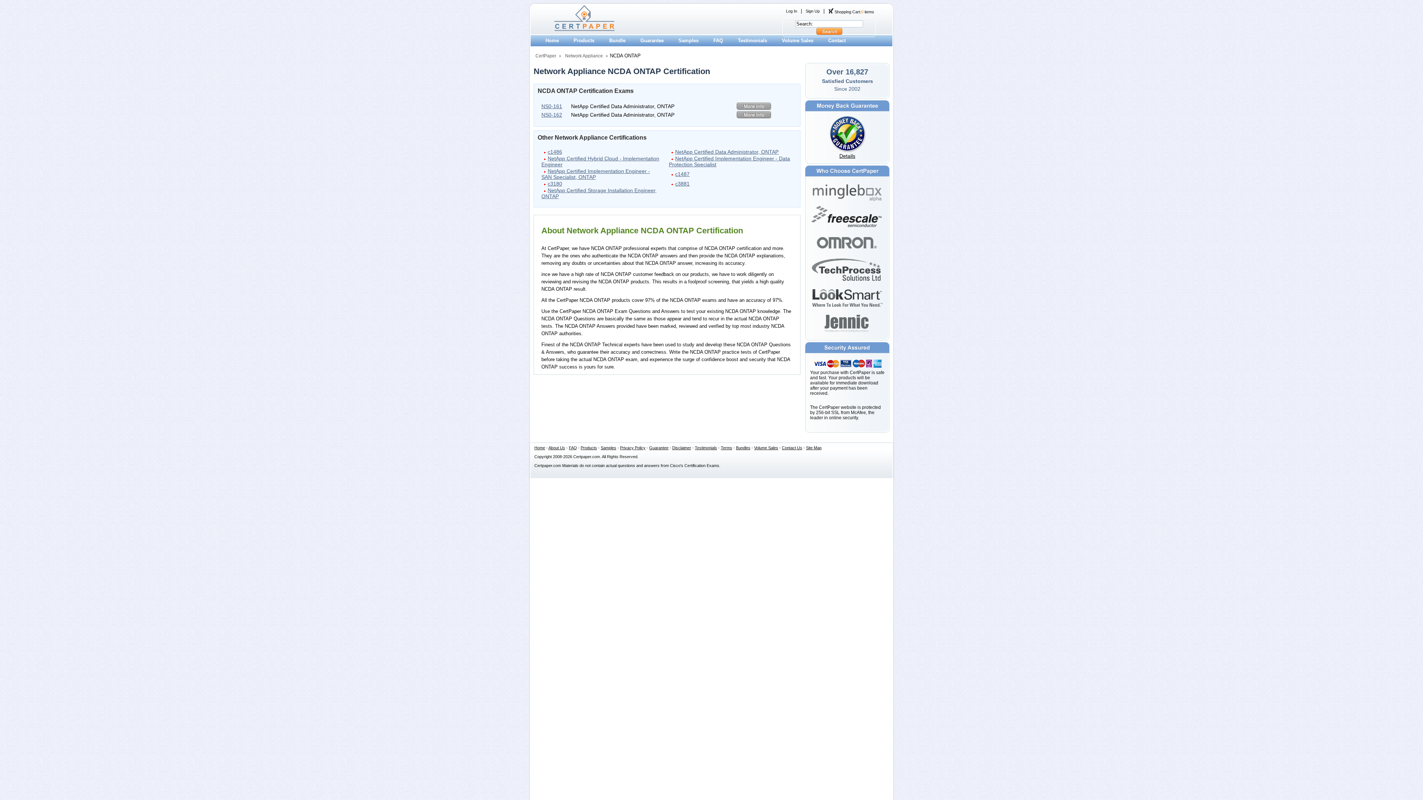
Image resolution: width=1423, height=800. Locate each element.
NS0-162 (551, 115)
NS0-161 (551, 106)
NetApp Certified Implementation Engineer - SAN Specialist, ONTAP (595, 174)
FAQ (718, 40)
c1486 (555, 152)
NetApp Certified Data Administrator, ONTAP (727, 152)
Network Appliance (584, 56)
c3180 (555, 184)
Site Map (814, 448)
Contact (837, 40)
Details (847, 156)
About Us (556, 448)
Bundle (617, 40)
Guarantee (652, 40)
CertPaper (545, 56)
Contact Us (792, 448)
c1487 (682, 174)
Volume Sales (797, 40)
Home (552, 40)
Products (584, 40)
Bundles (743, 448)
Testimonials (752, 40)
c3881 (682, 184)
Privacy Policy (633, 448)
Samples (689, 40)
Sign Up (813, 11)
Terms (726, 448)
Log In (791, 11)
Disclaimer (681, 448)
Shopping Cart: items (853, 12)
